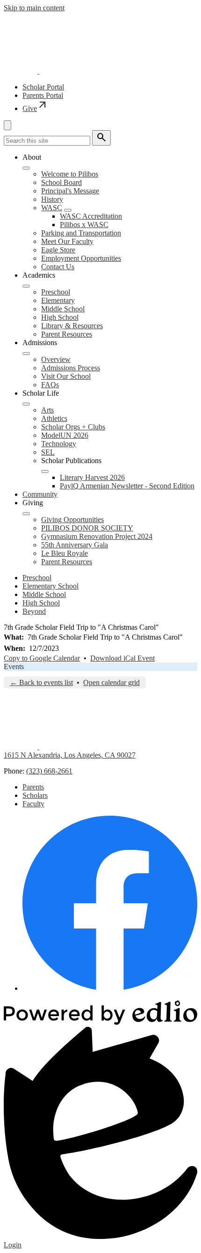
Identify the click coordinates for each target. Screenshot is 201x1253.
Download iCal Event (122, 658)
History (52, 199)
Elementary (58, 300)
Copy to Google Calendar (42, 658)
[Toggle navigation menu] (7, 125)
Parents (33, 787)
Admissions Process (70, 368)
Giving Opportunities (72, 519)
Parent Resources (66, 334)
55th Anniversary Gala (74, 545)
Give (35, 108)
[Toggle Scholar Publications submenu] (45, 471)
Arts (47, 410)
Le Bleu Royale (64, 553)
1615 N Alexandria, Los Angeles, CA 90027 (70, 755)
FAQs (50, 385)
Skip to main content (34, 8)
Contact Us (57, 267)
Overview (56, 359)
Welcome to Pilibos (69, 174)
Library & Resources (72, 326)
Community (39, 494)
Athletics (54, 418)
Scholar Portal (43, 87)
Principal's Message (70, 191)
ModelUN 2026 (64, 435)
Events (14, 667)
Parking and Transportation (81, 233)
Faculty (33, 804)
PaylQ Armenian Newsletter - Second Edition (127, 486)
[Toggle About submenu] (26, 168)
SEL (48, 452)
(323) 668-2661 (49, 771)
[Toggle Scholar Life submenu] (26, 404)
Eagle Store (58, 250)
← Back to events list (41, 682)
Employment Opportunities (81, 258)
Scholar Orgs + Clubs (73, 427)
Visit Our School (66, 376)
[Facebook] (109, 988)
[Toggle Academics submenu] (26, 286)
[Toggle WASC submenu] (68, 210)
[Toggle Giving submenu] (26, 513)
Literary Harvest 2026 (92, 477)
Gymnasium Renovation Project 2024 (96, 536)
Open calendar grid (111, 682)
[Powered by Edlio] (100, 1022)
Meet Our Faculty (67, 241)
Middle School (63, 309)
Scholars (35, 795)
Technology (58, 444)
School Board (61, 182)
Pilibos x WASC (84, 224)
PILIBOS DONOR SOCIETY (87, 528)
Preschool (55, 292)
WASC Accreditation (91, 216)
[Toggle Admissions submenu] (26, 353)
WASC (51, 208)
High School (60, 317)
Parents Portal (42, 95)
